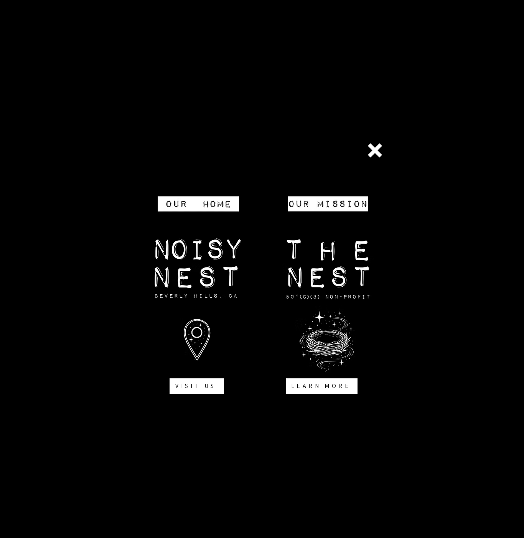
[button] (375, 150)
